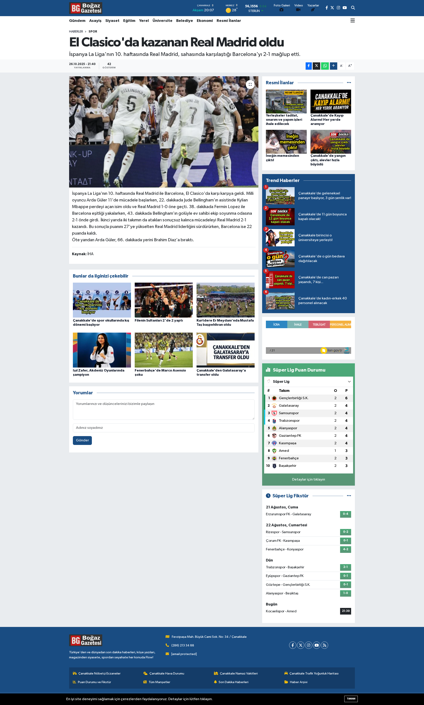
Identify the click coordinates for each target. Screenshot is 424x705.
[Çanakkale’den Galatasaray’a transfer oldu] (226, 350)
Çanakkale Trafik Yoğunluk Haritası (314, 673)
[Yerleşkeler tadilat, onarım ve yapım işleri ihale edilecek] (286, 101)
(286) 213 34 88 (182, 645)
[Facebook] (292, 645)
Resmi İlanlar (229, 21)
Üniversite (162, 21)
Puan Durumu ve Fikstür (94, 682)
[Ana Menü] (352, 21)
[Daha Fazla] (333, 66)
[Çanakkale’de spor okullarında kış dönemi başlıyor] (102, 300)
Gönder (82, 440)
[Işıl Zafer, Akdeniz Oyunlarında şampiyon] (102, 350)
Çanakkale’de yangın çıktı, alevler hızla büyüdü (328, 160)
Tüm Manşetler (159, 682)
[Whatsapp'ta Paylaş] (325, 66)
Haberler (76, 31)
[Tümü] (349, 83)
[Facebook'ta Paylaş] (309, 66)
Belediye (184, 21)
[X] (300, 645)
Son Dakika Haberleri (233, 682)
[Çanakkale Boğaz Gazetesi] (85, 8)
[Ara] (353, 8)
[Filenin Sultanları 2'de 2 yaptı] (164, 300)
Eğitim (129, 21)
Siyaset (112, 21)
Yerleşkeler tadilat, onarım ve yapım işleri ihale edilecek (284, 120)
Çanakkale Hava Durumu (167, 673)
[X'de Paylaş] (316, 66)
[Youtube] (316, 645)
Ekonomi (205, 21)
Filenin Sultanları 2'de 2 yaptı (159, 320)
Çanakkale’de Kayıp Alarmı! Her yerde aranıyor (327, 120)
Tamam (351, 698)
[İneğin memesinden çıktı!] (286, 142)
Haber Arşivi (298, 682)
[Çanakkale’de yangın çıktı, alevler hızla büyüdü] (330, 142)
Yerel (144, 21)
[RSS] (324, 645)
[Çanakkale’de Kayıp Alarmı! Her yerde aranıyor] (330, 101)
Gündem (77, 21)
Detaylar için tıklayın (308, 479)
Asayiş (95, 21)
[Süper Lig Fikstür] (349, 496)
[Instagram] (308, 645)
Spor (93, 31)
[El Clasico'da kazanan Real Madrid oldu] (163, 131)
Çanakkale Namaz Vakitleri (239, 673)
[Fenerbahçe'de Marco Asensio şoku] (164, 350)
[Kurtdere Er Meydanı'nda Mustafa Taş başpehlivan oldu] (226, 300)
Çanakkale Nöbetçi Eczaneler (99, 673)
